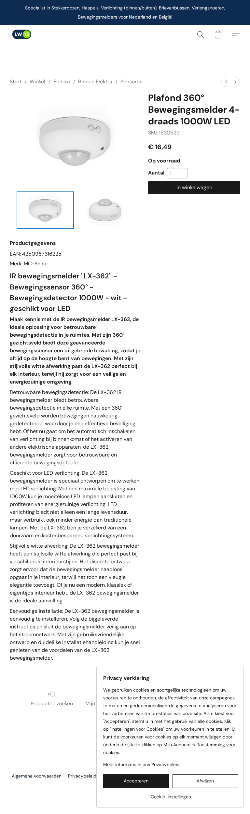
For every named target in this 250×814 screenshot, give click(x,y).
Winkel (37, 81)
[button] (21, 34)
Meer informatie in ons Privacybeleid (141, 764)
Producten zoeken (52, 703)
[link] (170, 794)
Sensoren (131, 81)
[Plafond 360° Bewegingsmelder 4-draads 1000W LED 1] (105, 210)
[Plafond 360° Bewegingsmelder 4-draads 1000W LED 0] (45, 210)
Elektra (61, 81)
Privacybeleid (82, 776)
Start (15, 81)
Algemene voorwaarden (37, 776)
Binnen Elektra (95, 81)
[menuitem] (226, 82)
